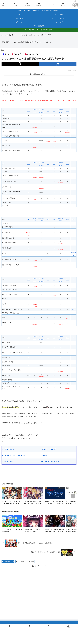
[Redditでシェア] (47, 540)
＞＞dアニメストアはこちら (47, 449)
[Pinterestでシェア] (30, 545)
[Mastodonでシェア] (30, 535)
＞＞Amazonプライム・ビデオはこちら (14, 455)
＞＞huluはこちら (44, 455)
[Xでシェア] (12, 535)
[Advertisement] (39, 590)
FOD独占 (74, 309)
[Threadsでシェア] (30, 540)
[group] (12, 496)
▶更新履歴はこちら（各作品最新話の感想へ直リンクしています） (26, 42)
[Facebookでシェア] (12, 540)
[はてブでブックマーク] (65, 540)
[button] (73, 496)
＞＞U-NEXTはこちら (8, 449)
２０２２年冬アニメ (9, 561)
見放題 (32, 561)
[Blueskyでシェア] (47, 535)
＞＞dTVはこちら (7, 461)
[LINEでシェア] (12, 545)
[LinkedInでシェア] (47, 545)
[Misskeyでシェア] (65, 535)
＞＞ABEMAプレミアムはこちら (49, 461)
